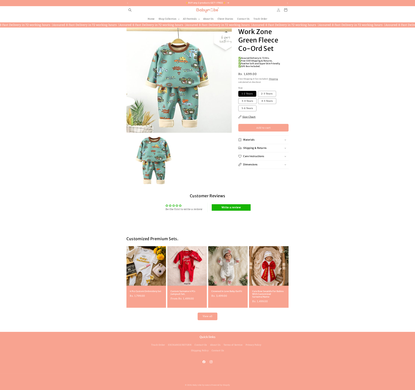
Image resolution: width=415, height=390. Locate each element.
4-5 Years (267, 101)
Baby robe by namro (202, 385)
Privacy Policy (253, 345)
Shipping (273, 79)
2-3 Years (267, 93)
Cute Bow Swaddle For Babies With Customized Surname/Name (268, 294)
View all (207, 316)
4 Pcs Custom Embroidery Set (145, 291)
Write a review (231, 207)
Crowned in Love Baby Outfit (226, 291)
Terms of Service (233, 345)
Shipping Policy (199, 350)
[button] (130, 10)
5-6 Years (247, 108)
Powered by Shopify (220, 385)
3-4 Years (247, 101)
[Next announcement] (287, 3)
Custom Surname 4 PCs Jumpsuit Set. (183, 292)
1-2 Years (247, 93)
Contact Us (201, 345)
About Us (215, 345)
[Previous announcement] (127, 3)
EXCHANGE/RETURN (179, 345)
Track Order (158, 345)
